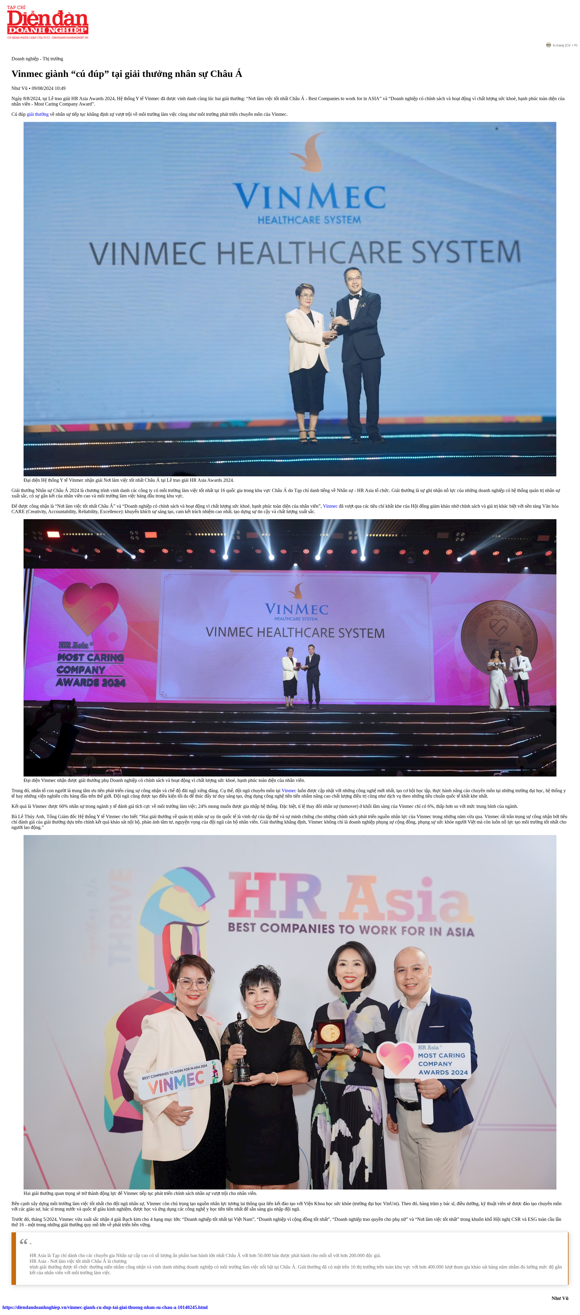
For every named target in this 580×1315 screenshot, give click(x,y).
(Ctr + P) (565, 45)
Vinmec (330, 506)
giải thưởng (38, 114)
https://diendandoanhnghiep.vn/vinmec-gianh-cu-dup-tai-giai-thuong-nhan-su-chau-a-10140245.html (105, 1307)
